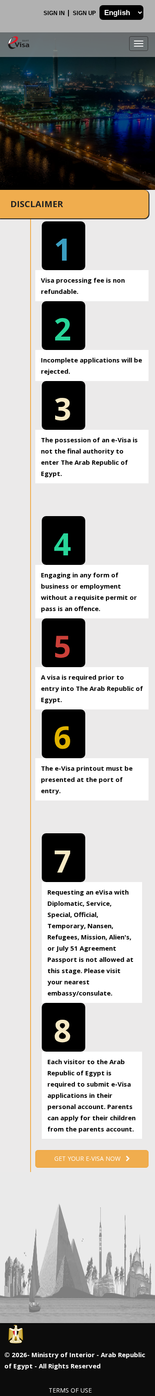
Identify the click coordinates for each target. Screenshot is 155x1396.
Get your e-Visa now (90, 1158)
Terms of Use (70, 1390)
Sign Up (85, 13)
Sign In (54, 13)
